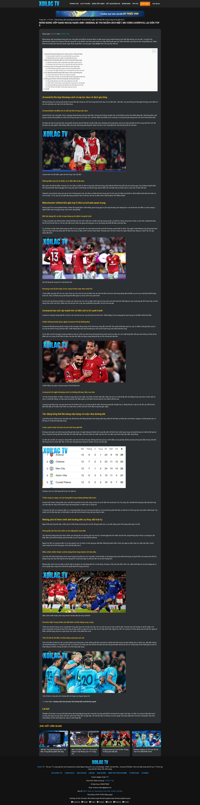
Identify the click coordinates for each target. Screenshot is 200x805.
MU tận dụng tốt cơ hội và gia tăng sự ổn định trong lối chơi (64, 62)
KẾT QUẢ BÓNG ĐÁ (113, 3)
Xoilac (98, 44)
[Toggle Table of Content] (153, 51)
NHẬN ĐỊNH (126, 3)
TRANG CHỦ (74, 3)
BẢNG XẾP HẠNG (98, 3)
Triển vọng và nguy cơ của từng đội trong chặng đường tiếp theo (66, 76)
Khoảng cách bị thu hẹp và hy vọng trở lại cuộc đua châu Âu (65, 64)
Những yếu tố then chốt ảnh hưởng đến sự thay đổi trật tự (62, 79)
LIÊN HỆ (91, 773)
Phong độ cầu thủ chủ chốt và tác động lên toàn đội (63, 81)
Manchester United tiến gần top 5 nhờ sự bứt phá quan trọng (63, 60)
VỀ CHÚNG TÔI (56, 773)
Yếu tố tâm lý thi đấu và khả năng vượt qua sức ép (62, 87)
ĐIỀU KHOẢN (81, 773)
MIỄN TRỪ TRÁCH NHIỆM (117, 773)
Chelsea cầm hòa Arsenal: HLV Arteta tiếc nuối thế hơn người (74, 701)
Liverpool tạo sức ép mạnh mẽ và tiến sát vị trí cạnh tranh (62, 66)
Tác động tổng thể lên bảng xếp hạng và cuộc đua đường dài (63, 72)
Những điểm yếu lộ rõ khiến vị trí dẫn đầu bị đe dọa (62, 58)
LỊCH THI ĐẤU (85, 3)
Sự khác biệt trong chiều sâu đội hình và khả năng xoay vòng (65, 85)
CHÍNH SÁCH (69, 773)
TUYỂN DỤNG (134, 773)
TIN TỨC (135, 3)
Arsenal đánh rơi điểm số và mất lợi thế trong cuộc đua (63, 56)
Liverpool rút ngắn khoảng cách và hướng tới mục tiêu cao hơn (66, 70)
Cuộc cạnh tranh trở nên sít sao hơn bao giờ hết (61, 74)
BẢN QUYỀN (101, 773)
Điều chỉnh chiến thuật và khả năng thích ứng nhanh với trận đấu (66, 83)
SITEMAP (145, 773)
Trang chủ (42, 20)
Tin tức (50, 20)
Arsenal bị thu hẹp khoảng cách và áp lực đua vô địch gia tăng (63, 54)
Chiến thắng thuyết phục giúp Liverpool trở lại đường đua (64, 68)
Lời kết (47, 89)
